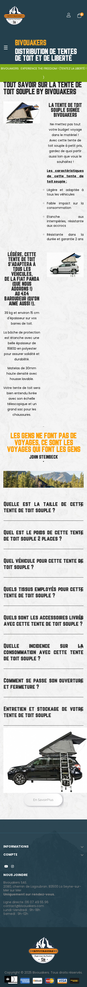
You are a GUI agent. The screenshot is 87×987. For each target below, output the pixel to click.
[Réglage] (65, 15)
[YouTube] (6, 866)
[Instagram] (12, 866)
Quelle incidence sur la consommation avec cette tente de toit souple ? (43, 652)
